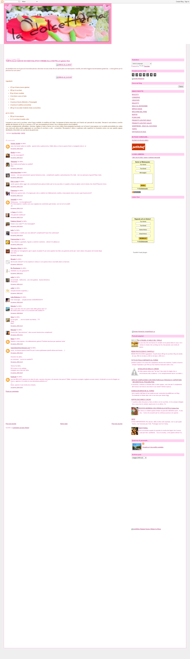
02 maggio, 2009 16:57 (17, 168)
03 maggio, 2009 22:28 (17, 302)
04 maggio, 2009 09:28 (17, 313)
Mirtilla (13, 152)
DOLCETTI (135, 103)
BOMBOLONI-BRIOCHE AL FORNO (142, 391)
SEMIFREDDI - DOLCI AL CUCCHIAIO (144, 126)
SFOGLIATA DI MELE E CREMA (148, 369)
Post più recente (11, 424)
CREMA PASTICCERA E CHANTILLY (142, 351)
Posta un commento (12, 391)
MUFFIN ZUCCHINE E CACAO (141, 399)
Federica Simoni (16, 221)
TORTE (23, 133)
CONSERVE (136, 97)
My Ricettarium (15, 268)
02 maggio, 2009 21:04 (17, 244)
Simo (12, 317)
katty (12, 230)
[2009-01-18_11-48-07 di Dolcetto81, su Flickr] (64, 65)
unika (12, 277)
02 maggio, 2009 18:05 (17, 226)
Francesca (14, 190)
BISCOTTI (135, 94)
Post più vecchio (117, 424)
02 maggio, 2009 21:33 (17, 255)
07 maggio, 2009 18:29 (17, 372)
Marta (12, 339)
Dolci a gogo (15, 181)
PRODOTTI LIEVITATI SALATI (142, 123)
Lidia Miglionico (15, 297)
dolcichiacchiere (16, 172)
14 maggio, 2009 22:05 (17, 387)
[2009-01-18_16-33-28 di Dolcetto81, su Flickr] (64, 77)
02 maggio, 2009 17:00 (17, 186)
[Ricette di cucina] (138, 150)
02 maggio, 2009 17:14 (17, 195)
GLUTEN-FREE (16, 133)
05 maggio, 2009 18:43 (17, 352)
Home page (64, 424)
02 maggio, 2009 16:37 (17, 157)
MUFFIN (134, 114)
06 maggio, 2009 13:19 (17, 362)
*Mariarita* (14, 161)
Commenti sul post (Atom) (20, 428)
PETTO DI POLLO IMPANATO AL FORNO (144, 360)
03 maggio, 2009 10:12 (17, 273)
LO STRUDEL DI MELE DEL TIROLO (150, 340)
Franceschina (15, 239)
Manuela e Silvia (16, 248)
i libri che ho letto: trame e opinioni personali (146, 157)
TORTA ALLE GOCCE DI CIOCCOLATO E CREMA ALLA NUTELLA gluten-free (38, 61)
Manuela (13, 330)
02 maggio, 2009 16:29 (17, 148)
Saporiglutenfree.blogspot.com (20, 348)
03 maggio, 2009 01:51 (17, 264)
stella (12, 288)
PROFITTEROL (143, 428)
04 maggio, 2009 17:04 (17, 343)
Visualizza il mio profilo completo (152, 447)
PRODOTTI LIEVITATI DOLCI (141, 120)
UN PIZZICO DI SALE (139, 132)
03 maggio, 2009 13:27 (17, 293)
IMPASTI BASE (137, 109)
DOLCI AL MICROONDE (140, 106)
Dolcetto (13, 306)
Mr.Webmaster (143, 188)
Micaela (13, 259)
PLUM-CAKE (136, 117)
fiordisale (13, 377)
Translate (147, 66)
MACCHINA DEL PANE (139, 112)
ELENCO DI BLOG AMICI (140, 140)
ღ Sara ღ (14, 212)
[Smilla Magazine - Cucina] (138, 78)
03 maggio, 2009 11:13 (17, 284)
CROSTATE (136, 100)
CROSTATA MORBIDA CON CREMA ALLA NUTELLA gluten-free (158, 408)
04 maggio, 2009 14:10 (17, 325)
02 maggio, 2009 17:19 (17, 208)
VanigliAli (13, 199)
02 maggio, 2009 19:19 (17, 235)
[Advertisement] (95, 49)
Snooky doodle (15, 143)
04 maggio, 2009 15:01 (17, 334)
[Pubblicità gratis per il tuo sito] (136, 192)
